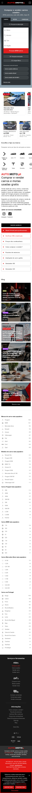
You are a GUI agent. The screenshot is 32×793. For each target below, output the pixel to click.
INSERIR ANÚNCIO (16, 225)
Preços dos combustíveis (14, 241)
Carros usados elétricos (11, 69)
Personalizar (14, 790)
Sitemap (16, 720)
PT (16, 733)
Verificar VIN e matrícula (14, 236)
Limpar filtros (17, 60)
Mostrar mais (6, 82)
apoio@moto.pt (18, 765)
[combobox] (16, 30)
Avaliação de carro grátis (14, 258)
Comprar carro (16, 666)
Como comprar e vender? (14, 247)
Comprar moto (16, 681)
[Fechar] (29, 774)
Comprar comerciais (16, 695)
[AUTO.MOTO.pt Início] (16, 2)
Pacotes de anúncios (13, 252)
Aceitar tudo (9, 787)
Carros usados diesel (10, 73)
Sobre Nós (16, 727)
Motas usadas (16, 683)
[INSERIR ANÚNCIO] (30, 2)
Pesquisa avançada (17, 56)
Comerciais (25, 19)
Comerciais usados (16, 697)
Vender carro (16, 670)
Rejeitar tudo (20, 787)
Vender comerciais (16, 699)
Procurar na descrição (17, 24)
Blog (16, 722)
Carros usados (16, 668)
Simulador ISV (10, 263)
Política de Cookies (21, 784)
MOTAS (15, 19)
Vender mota (16, 685)
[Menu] (2, 2)
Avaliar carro (16, 672)
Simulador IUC (10, 269)
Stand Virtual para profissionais (16, 230)
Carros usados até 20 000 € (12, 77)
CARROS (6, 19)
